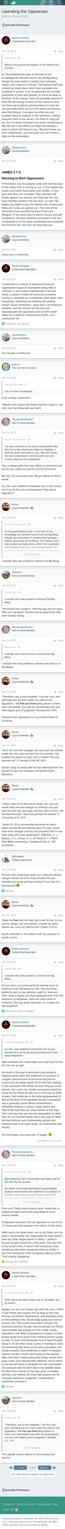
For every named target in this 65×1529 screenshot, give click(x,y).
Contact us (9, 1504)
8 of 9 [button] (32, 1467)
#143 (60, 249)
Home (6, 1509)
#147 (60, 433)
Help (55, 1504)
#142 (60, 161)
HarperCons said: (14, 384)
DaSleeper (18, 856)
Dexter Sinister (20, 37)
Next (43, 1467)
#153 (60, 799)
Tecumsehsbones (22, 419)
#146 (60, 378)
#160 (60, 1411)
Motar (7, 16)
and (17, 323)
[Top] (12, 1509)
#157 (60, 1035)
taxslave (17, 572)
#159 (60, 1286)
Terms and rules (25, 1504)
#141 (60, 51)
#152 (60, 745)
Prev (22, 1467)
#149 (60, 585)
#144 (60, 279)
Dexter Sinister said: (16, 439)
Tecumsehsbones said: (17, 1042)
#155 (60, 915)
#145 (60, 348)
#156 (60, 962)
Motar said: (11, 57)
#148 (60, 517)
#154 (60, 870)
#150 (60, 640)
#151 (60, 692)
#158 (60, 1165)
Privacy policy (43, 1504)
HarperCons (19, 147)
